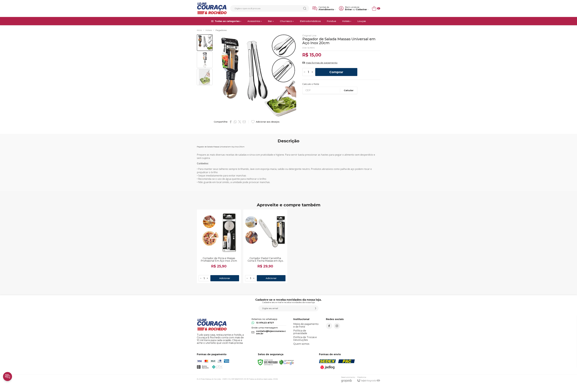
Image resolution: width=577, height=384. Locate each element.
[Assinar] (316, 308)
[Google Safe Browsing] (286, 362)
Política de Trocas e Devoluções (305, 338)
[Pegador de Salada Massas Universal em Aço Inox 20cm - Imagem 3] (204, 77)
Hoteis (209, 30)
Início (199, 30)
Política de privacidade (300, 332)
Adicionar (224, 278)
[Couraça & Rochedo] (212, 8)
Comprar (336, 72)
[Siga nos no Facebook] (329, 326)
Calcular (349, 90)
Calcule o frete (310, 84)
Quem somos (301, 343)
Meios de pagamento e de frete (306, 325)
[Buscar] (304, 8)
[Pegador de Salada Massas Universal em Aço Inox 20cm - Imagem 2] (204, 60)
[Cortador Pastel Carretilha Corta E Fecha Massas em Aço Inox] (265, 246)
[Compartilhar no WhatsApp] (235, 121)
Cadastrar (361, 9)
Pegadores (221, 30)
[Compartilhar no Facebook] (230, 121)
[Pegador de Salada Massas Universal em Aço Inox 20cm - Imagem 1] (204, 42)
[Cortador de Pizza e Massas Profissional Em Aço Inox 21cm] (219, 246)
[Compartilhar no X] (239, 121)
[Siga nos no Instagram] (337, 326)
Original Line (309, 35)
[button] (205, 42)
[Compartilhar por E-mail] (244, 121)
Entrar (348, 9)
